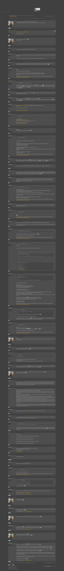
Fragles (9, 388)
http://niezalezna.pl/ (19, 451)
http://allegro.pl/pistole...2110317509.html (22, 105)
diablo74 (9, 462)
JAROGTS (9, 104)
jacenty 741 (10, 164)
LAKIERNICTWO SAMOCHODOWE (23, 15)
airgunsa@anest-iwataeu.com (22, 269)
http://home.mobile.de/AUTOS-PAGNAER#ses (22, 77)
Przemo (33, 570)
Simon (9, 455)
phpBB (28, 570)
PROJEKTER (10, 489)
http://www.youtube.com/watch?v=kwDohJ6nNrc (23, 492)
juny (9, 20)
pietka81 (9, 221)
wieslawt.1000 (10, 409)
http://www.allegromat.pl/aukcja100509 (21, 110)
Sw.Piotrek (10, 447)
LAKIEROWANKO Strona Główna (14, 15)
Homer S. (9, 114)
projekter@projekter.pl (28, 511)
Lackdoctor (10, 68)
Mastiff (9, 91)
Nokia (9, 30)
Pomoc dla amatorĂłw (32, 15)
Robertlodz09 (10, 97)
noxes (9, 48)
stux (9, 433)
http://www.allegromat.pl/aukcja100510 (21, 123)
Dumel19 (9, 421)
